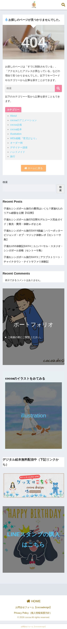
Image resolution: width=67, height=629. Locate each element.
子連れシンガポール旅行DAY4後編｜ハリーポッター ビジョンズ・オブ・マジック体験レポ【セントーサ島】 (33, 235)
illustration (16, 134)
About (13, 115)
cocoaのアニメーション (23, 120)
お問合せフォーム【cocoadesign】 (33, 607)
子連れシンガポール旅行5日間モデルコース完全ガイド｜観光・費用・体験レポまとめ (33, 221)
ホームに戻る (35, 168)
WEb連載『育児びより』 (24, 138)
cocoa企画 (16, 124)
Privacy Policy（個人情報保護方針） (33, 613)
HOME (35, 601)
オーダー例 (16, 143)
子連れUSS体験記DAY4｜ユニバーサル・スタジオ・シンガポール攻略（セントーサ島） (33, 248)
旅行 (12, 156)
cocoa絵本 (16, 129)
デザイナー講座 (19, 147)
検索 (5, 182)
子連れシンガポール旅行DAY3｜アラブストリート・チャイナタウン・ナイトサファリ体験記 (33, 259)
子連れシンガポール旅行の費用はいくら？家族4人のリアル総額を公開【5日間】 (33, 210)
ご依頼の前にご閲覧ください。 (25, 337)
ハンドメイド (17, 152)
